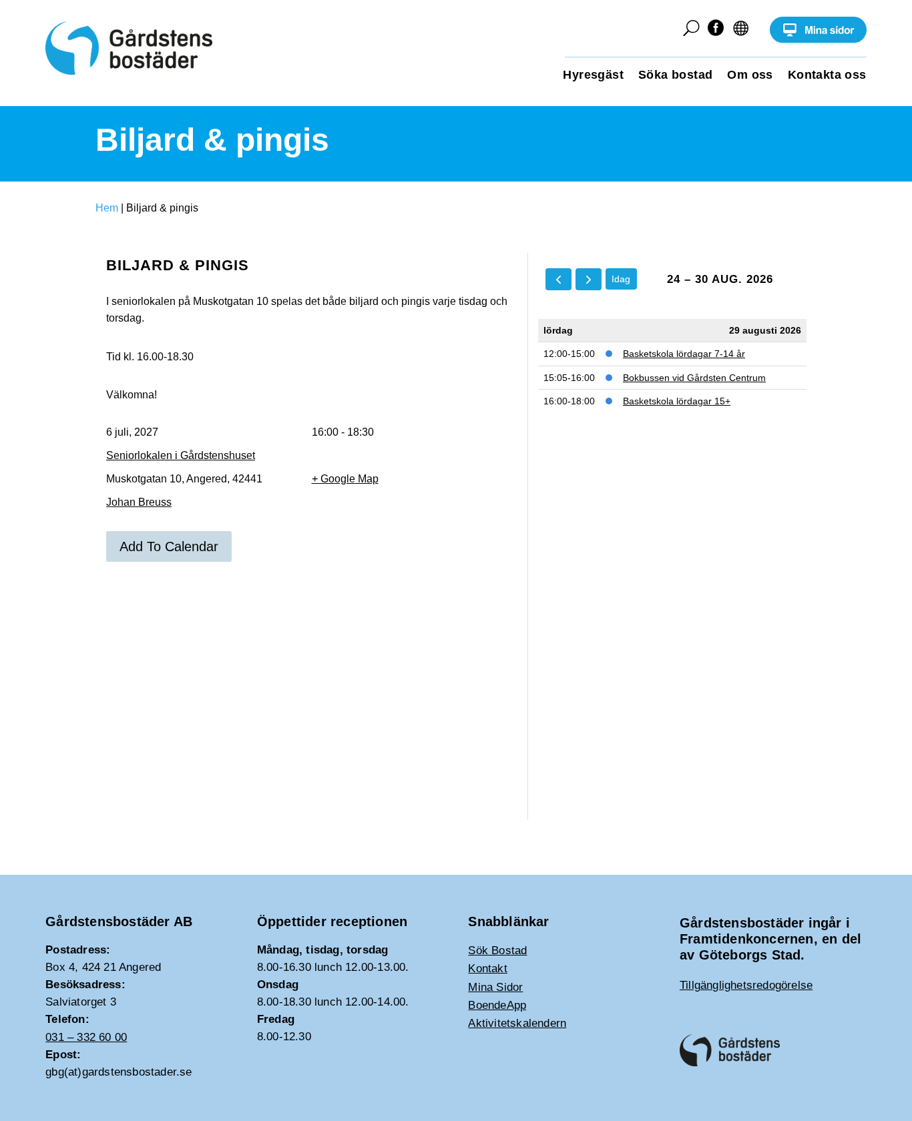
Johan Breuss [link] (139, 502)
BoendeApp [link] (497, 1005)
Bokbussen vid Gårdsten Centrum (694, 377)
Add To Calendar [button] (169, 546)
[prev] (558, 279)
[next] (589, 279)
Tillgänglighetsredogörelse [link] (746, 985)
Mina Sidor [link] (495, 987)
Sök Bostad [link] (497, 950)
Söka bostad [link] (675, 75)
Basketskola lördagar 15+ (676, 401)
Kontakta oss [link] (827, 75)
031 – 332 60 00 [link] (86, 1037)
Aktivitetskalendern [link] (517, 1023)
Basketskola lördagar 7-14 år (684, 353)
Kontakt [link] (487, 968)
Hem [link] (106, 208)
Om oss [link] (749, 75)
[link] (818, 39)
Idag (621, 279)
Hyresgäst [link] (593, 75)
